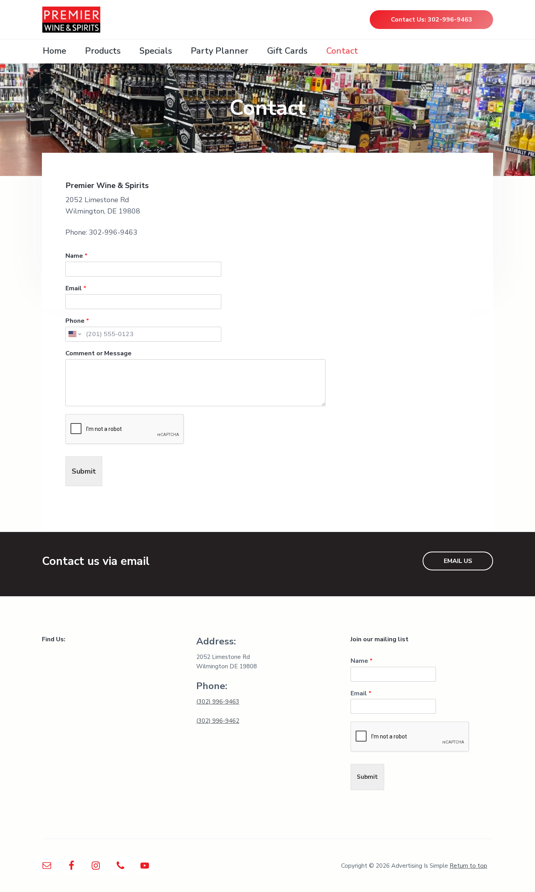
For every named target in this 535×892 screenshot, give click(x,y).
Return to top (468, 866)
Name (76, 256)
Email (75, 288)
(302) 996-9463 (217, 702)
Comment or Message (98, 353)
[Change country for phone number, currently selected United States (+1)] (74, 334)
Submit (84, 471)
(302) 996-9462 (217, 721)
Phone (77, 321)
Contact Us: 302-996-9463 (431, 19)
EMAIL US (458, 561)
